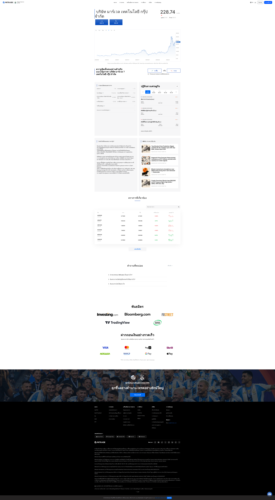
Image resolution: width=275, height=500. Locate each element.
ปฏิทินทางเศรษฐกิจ (127, 413)
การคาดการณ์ (126, 419)
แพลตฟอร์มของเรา (113, 410)
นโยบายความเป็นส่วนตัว (100, 488)
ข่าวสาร (125, 416)
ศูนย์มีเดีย (154, 419)
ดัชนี (96, 419)
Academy (140, 412)
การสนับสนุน (158, 2)
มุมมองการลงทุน (141, 415)
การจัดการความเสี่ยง (113, 416)
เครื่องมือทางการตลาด (132, 2)
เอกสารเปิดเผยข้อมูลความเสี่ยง (137, 488)
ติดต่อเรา (168, 410)
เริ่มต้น (139, 410)
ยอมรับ (169, 497)
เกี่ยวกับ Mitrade (155, 410)
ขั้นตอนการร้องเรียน (125, 488)
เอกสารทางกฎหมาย (156, 425)
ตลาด (115, 2)
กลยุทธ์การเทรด (126, 422)
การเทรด (121, 2)
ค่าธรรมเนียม (112, 419)
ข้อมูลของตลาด (126, 410)
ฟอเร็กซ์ (96, 410)
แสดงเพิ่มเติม (137, 249)
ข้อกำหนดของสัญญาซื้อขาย (115, 413)
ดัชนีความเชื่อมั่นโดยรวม (128, 425)
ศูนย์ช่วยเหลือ (169, 413)
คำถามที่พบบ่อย (169, 416)
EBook (139, 418)
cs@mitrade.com (173, 422)
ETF (95, 421)
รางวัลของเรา (155, 416)
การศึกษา (143, 2)
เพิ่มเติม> (170, 265)
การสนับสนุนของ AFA (156, 413)
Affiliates (154, 427)
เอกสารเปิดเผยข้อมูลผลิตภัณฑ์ (113, 488)
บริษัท (150, 2)
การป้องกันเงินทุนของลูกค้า (158, 422)
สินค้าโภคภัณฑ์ (98, 413)
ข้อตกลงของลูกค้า (149, 488)
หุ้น (95, 416)
